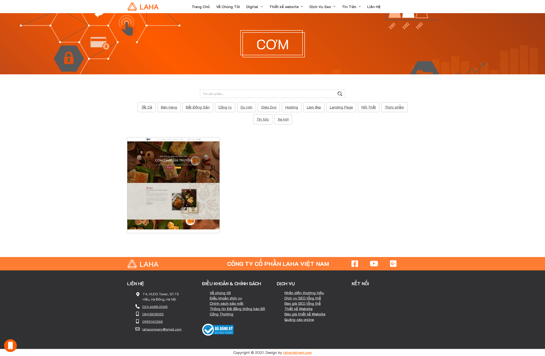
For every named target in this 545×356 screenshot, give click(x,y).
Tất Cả (146, 107)
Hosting (291, 107)
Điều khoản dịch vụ (226, 298)
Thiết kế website (284, 6)
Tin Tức (349, 6)
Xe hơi (283, 119)
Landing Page (341, 107)
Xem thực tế (173, 220)
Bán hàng (169, 107)
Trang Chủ (201, 6)
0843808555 (153, 314)
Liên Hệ (373, 6)
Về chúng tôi (220, 292)
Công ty (225, 107)
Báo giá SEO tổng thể (302, 303)
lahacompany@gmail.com (162, 329)
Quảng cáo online (299, 319)
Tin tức (263, 119)
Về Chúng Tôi (228, 6)
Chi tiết (173, 207)
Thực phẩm (394, 107)
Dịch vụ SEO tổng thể (302, 298)
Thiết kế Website (298, 308)
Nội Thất (368, 107)
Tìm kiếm (340, 94)
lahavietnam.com (297, 352)
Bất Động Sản (198, 107)
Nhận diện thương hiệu (304, 292)
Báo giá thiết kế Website (304, 313)
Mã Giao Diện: (173, 177)
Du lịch (246, 107)
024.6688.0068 (155, 306)
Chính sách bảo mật (227, 303)
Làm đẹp (314, 107)
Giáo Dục (269, 107)
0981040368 (152, 321)
